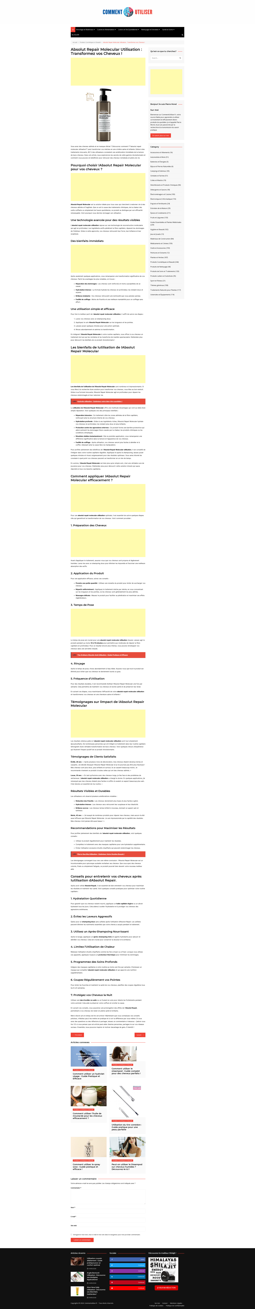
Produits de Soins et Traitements (162, 271)
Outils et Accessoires (158, 248)
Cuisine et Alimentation (105, 29)
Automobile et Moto (157, 157)
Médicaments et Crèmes (159, 243)
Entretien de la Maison (158, 208)
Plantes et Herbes (157, 257)
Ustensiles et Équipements (160, 295)
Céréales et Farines (157, 176)
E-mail (73, 1216)
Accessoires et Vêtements (159, 152)
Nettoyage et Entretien (149, 29)
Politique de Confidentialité (175, 1305)
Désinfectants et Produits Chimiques (164, 185)
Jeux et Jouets (155, 234)
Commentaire (76, 1188)
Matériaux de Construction (160, 239)
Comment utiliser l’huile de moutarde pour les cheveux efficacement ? (87, 1115)
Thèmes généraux (157, 285)
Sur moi (157, 1303)
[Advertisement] (108, 72)
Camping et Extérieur (158, 171)
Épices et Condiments (158, 213)
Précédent (78, 1035)
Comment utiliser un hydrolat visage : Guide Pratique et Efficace (88, 1076)
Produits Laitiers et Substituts (161, 276)
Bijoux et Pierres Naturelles (160, 166)
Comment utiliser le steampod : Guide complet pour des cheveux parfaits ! (126, 1071)
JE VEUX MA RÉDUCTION (166, 1288)
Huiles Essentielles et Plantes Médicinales (165, 222)
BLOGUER (75, 35)
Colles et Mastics (156, 180)
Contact (165, 1303)
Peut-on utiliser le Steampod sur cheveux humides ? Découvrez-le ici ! (127, 1166)
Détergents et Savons (158, 190)
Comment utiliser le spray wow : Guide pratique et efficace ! (86, 1166)
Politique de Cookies (156, 1305)
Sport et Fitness (156, 281)
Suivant (139, 1035)
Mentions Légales (176, 1303)
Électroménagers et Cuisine (160, 194)
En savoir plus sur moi (160, 135)
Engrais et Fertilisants (158, 203)
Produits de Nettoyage (158, 267)
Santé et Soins (167, 29)
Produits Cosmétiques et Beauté (83, 1070)
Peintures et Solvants (158, 253)
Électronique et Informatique (161, 199)
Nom (73, 1207)
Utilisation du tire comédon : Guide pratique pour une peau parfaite (127, 1127)
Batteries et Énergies (158, 162)
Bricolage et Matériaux (84, 29)
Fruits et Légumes (157, 217)
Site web (74, 1225)
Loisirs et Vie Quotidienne (127, 29)
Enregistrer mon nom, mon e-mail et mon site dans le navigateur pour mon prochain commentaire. (106, 1235)
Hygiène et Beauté (157, 229)
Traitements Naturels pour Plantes (163, 290)
